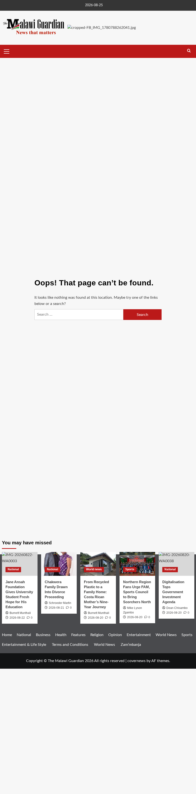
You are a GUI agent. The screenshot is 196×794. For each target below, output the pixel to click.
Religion (96, 635)
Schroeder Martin (60, 603)
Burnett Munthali (98, 613)
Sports (129, 569)
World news (94, 569)
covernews (136, 661)
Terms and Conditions (70, 645)
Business (43, 635)
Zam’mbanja (131, 645)
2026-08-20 (95, 617)
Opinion (115, 635)
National (13, 569)
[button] (6, 51)
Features (78, 635)
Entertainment (139, 635)
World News (104, 645)
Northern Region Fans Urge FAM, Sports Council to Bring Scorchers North (137, 592)
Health (60, 635)
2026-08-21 (56, 607)
